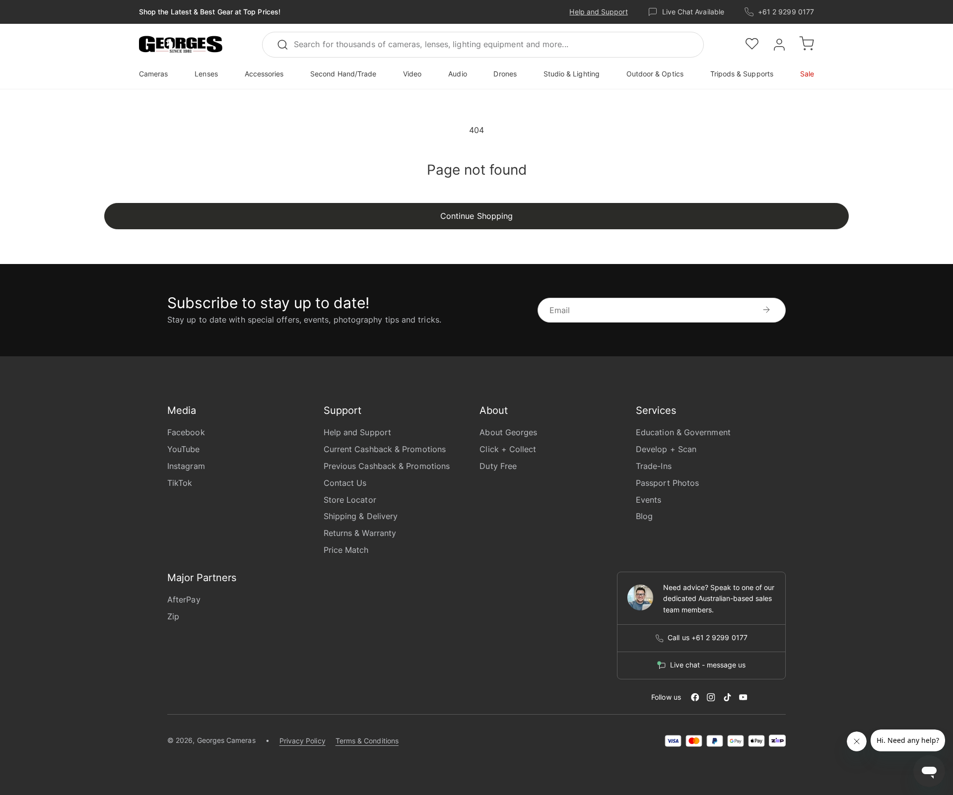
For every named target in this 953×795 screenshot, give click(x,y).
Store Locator (350, 500)
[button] (180, 45)
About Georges (508, 432)
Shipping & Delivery (361, 516)
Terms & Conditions (367, 740)
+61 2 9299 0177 (786, 11)
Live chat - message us (708, 665)
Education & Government (683, 432)
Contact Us (345, 483)
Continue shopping (476, 216)
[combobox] (483, 45)
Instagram (186, 466)
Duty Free (498, 466)
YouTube (183, 449)
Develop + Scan (666, 449)
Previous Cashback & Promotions (387, 466)
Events (648, 500)
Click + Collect (507, 449)
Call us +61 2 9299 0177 (708, 638)
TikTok (179, 483)
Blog (644, 516)
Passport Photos (667, 483)
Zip (173, 616)
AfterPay (184, 599)
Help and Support (598, 11)
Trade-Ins (654, 466)
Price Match (346, 550)
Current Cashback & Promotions (385, 449)
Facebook (186, 432)
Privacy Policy (302, 740)
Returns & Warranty (360, 533)
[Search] (287, 45)
